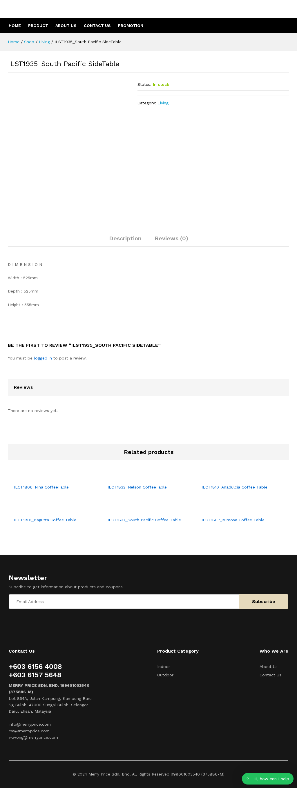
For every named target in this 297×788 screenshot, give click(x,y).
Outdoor (165, 675)
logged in (43, 358)
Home (15, 25)
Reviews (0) (171, 238)
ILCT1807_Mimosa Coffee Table (233, 520)
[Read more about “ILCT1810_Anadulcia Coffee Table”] (235, 477)
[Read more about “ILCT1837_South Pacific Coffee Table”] (142, 510)
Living (163, 103)
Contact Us (97, 25)
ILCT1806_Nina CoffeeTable (41, 487)
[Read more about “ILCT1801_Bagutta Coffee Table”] (48, 510)
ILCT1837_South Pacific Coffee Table (144, 520)
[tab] (125, 240)
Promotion (130, 25)
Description (125, 238)
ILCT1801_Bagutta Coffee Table (45, 520)
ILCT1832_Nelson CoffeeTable (137, 487)
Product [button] (38, 25)
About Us (66, 25)
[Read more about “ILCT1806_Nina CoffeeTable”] (48, 477)
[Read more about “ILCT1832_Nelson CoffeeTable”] (142, 477)
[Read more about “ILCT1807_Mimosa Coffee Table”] (235, 510)
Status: (144, 84)
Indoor (163, 666)
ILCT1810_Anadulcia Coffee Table (234, 487)
